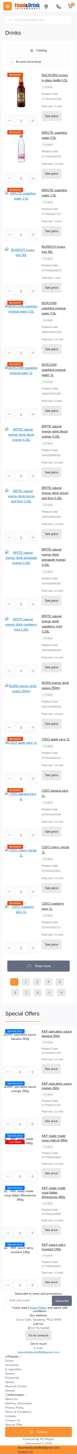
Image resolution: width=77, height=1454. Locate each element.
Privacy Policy (37, 1307)
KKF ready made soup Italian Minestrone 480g (53, 1192)
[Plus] (33, 120)
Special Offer (14, 1424)
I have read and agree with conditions (40, 1309)
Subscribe (62, 1301)
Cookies (10, 1416)
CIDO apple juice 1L (56, 739)
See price (51, 116)
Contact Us (12, 1420)
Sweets (10, 1390)
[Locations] (46, 6)
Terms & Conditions (18, 1412)
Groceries (11, 1365)
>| (61, 992)
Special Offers (22, 1013)
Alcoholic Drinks (16, 1386)
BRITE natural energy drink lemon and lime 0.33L (55, 493)
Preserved (12, 1377)
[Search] (10, 20)
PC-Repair (47, 1439)
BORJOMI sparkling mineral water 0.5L (53, 308)
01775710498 (40, 1328)
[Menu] (7, 6)
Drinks (9, 1360)
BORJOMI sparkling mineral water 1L (53, 370)
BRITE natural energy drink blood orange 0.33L (54, 431)
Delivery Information (18, 1403)
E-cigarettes (13, 1369)
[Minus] (9, 120)
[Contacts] (58, 6)
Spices (9, 1382)
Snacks (10, 1373)
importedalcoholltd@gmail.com (38, 1352)
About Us (11, 1399)
